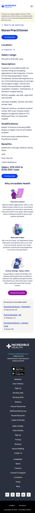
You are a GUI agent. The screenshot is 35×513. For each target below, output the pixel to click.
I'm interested (9, 37)
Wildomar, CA (10, 318)
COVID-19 (18, 453)
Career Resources (17, 406)
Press (18, 482)
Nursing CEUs (18, 397)
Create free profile (17, 293)
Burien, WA (10, 329)
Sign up (18, 435)
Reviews (18, 444)
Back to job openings (14, 25)
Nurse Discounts (18, 415)
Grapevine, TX (9, 49)
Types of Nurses (18, 420)
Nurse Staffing (18, 448)
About (18, 463)
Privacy (22, 505)
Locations (18, 477)
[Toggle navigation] (32, 6)
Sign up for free (6, 18)
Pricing (18, 439)
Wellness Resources (18, 411)
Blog (18, 486)
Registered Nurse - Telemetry (17, 306)
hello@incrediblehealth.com (18, 354)
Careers (18, 468)
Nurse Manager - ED (12, 314)
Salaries (18, 402)
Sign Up (18, 388)
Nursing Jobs (18, 393)
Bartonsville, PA (11, 310)
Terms (12, 505)
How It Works (18, 383)
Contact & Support (18, 473)
